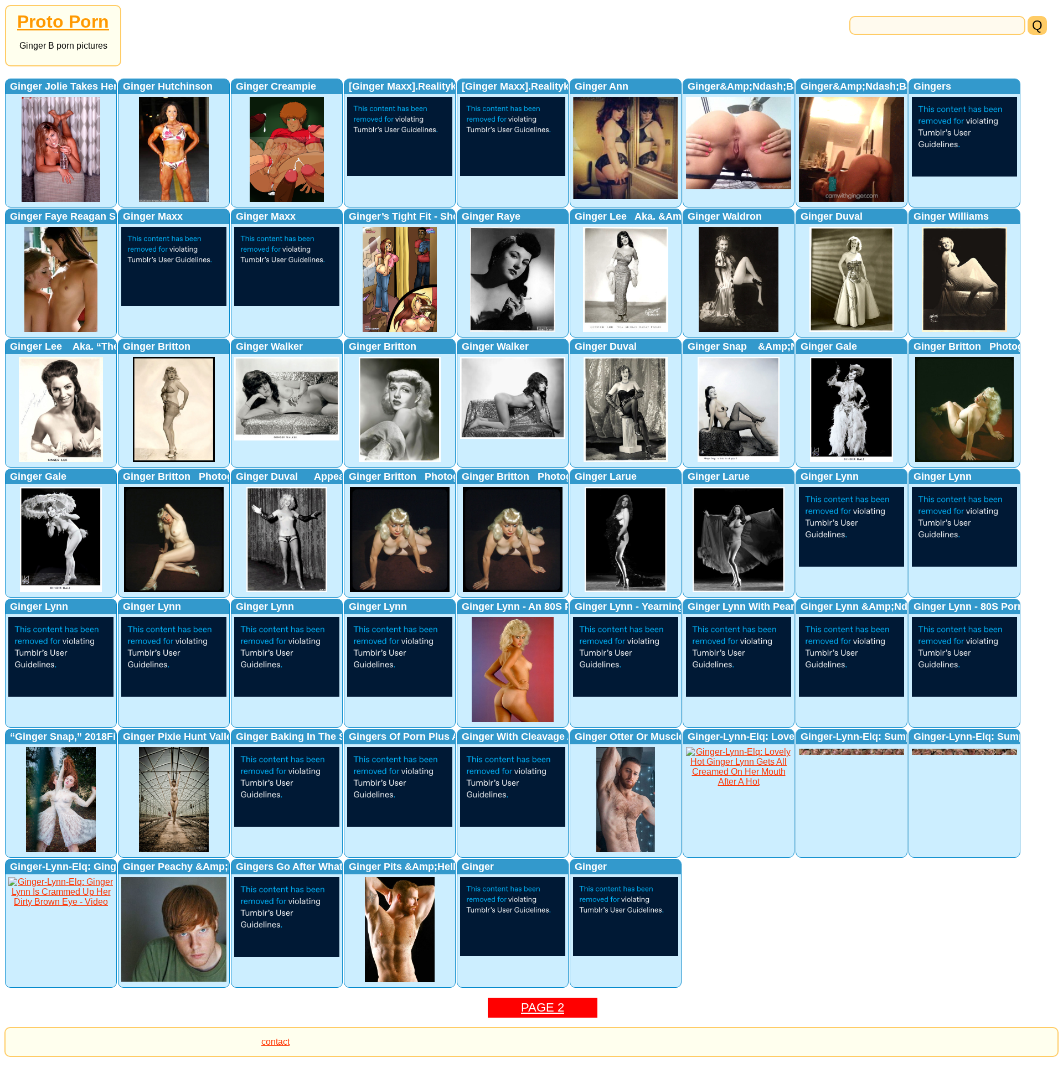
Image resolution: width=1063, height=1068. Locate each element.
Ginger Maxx (153, 216)
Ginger (478, 866)
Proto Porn (63, 22)
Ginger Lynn (830, 476)
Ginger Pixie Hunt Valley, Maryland (204, 736)
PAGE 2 (542, 1007)
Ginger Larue (606, 476)
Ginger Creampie (276, 86)
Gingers (932, 86)
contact (275, 1041)
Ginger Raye (491, 216)
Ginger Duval (832, 216)
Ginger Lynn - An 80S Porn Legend (544, 606)
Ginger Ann (601, 86)
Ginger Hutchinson (168, 86)
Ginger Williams (951, 216)
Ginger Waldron (725, 216)
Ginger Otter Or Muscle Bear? (645, 736)
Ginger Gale (829, 346)
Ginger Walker (269, 346)
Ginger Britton (156, 346)
